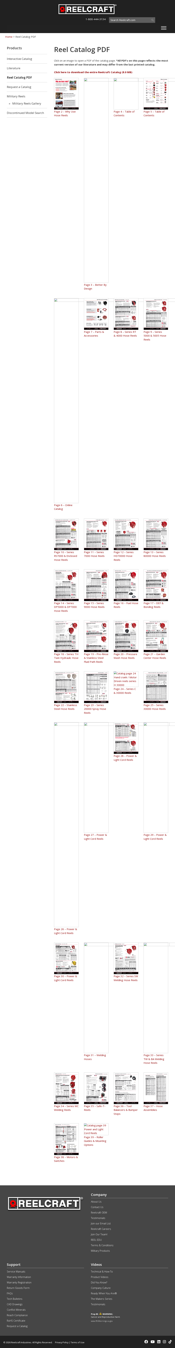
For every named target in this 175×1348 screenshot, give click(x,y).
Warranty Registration (19, 1282)
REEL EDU (96, 1239)
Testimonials (98, 1218)
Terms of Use (77, 1342)
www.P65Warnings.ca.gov (102, 1321)
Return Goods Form (18, 1288)
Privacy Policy (61, 1342)
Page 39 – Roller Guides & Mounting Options (95, 1140)
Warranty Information (19, 1277)
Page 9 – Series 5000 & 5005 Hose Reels (155, 335)
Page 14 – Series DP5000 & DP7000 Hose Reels (65, 606)
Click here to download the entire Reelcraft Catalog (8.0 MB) (93, 72)
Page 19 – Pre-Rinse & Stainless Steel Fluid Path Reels (96, 657)
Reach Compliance (17, 1315)
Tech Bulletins (14, 1298)
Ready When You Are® (104, 1293)
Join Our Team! (99, 1234)
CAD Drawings (15, 1304)
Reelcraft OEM (99, 1212)
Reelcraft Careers (101, 1229)
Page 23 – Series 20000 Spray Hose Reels (95, 708)
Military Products (100, 1250)
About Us (96, 1201)
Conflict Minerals (16, 1309)
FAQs (10, 1293)
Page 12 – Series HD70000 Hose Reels (124, 555)
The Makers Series (101, 1298)
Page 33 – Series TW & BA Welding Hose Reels (154, 1058)
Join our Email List (101, 1223)
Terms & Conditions (102, 1245)
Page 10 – (60, 552)
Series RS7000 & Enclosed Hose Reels (65, 555)
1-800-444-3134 (96, 19)
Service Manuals (16, 1271)
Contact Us (97, 1207)
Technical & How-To (102, 1271)
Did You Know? (99, 1282)
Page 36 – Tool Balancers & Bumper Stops (126, 1109)
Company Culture (101, 1288)
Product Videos (99, 1277)
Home (8, 36)
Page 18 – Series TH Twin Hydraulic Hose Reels (66, 657)
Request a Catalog (17, 1326)
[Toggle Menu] (163, 27)
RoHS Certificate (16, 1320)
